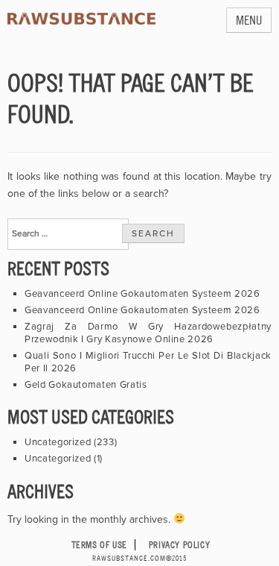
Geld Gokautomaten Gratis (86, 385)
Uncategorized (58, 442)
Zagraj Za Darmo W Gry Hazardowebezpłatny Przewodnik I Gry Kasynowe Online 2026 (148, 333)
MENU (249, 20)
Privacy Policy (179, 544)
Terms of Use (99, 544)
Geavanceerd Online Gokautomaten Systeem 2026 (142, 294)
